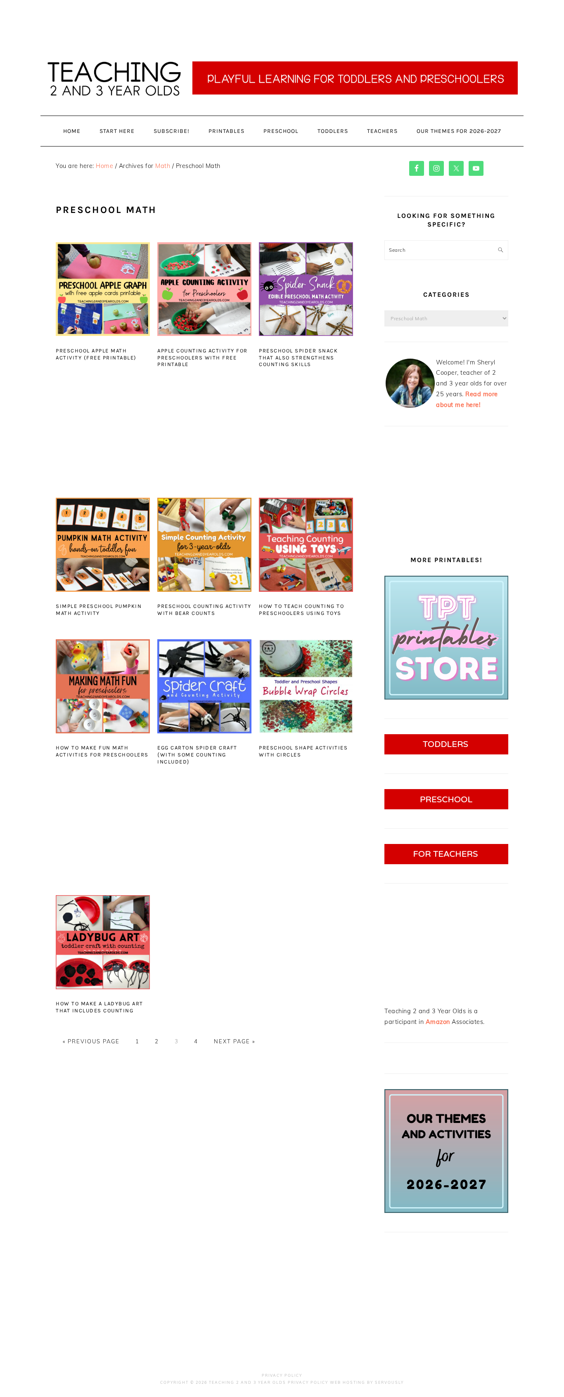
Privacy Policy (282, 1375)
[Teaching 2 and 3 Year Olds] (282, 115)
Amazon (438, 1022)
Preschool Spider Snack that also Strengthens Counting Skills (298, 357)
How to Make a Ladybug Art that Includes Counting (99, 1007)
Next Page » (234, 1041)
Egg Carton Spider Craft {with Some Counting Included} (197, 755)
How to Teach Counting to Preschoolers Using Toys (301, 609)
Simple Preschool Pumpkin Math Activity (99, 609)
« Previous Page (91, 1041)
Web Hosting (347, 1382)
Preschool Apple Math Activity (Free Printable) (96, 354)
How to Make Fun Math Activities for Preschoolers (102, 751)
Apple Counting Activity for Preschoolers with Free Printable (202, 357)
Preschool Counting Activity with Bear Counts (204, 609)
